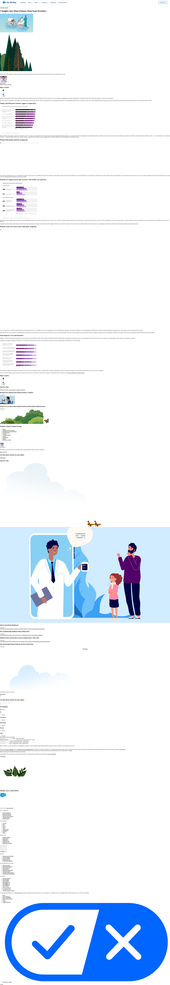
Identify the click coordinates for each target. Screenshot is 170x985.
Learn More (122, 749)
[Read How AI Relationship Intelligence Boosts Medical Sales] (22, 628)
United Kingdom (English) (8, 872)
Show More (85, 649)
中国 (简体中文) (6, 882)
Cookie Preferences (7, 902)
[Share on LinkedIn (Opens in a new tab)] (3, 90)
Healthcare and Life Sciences (9, 430)
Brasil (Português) (6, 857)
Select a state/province (15, 741)
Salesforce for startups (7, 843)
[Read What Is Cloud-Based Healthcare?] (85, 622)
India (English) (6, 879)
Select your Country (22, 739)
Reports (4, 438)
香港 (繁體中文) (6, 883)
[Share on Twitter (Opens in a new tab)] (4, 93)
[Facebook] (10, 807)
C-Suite (4, 436)
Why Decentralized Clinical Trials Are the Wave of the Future (16, 644)
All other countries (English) (9, 873)
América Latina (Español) (8, 856)
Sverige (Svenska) (6, 871)
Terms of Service (6, 896)
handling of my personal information (25, 749)
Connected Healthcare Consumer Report (75, 372)
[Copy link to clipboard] (4, 96)
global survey (65, 98)
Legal (4, 832)
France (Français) (6, 867)
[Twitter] (30, 807)
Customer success (6, 817)
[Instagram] (71, 807)
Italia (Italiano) (6, 869)
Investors (4, 831)
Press (4, 824)
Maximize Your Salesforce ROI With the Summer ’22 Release (16, 392)
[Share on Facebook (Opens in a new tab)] (3, 94)
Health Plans (5, 437)
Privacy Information (7, 897)
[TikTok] (111, 807)
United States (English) (7, 861)
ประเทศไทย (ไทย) (7, 889)
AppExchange (6, 838)
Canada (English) (6, 858)
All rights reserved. (19, 892)
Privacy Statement (9, 749)
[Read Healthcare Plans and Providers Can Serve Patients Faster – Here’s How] (21, 635)
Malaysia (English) (7, 887)
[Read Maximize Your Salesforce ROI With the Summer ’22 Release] (12, 389)
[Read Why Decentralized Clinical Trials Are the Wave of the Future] (25, 641)
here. (71, 750)
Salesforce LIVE (6, 842)
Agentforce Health (4, 7)
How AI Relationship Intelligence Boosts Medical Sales (14, 631)
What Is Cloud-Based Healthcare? (9, 625)
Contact (4, 901)
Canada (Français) (6, 859)
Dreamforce (5, 839)
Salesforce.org (6, 829)
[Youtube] (91, 807)
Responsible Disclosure (7, 898)
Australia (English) (7, 878)
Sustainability (5, 830)
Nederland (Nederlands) (8, 870)
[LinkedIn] (50, 807)
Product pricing (6, 818)
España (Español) (6, 865)
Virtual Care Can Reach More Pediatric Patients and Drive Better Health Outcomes (22, 406)
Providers (5, 434)
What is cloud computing (8, 816)
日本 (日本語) (6, 880)
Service (4, 429)
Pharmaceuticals (6, 432)
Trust (4, 828)
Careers (4, 826)
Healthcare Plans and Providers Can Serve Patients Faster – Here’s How (19, 637)
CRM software (6, 841)
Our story (5, 823)
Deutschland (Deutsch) (7, 866)
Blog (4, 825)
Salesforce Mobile (6, 837)
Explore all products (7, 815)
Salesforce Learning (7, 440)
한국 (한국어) (6, 886)
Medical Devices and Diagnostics (10, 431)
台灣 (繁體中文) (6, 885)
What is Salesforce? (7, 812)
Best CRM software (7, 814)
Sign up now (3, 457)
